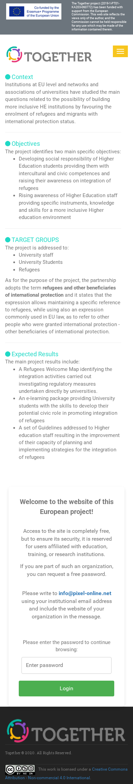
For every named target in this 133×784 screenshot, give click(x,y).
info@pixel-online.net (85, 593)
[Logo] (49, 51)
